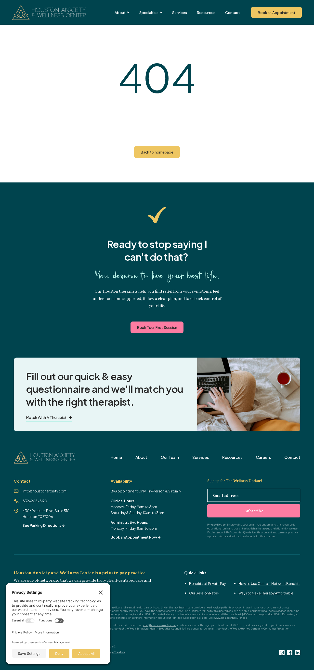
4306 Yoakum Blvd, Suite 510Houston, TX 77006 (46, 513)
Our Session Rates (204, 593)
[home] (49, 12)
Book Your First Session (157, 327)
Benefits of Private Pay (207, 583)
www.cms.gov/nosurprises (230, 617)
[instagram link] (282, 652)
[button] (122, 12)
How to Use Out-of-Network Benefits (269, 583)
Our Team (170, 457)
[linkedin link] (297, 652)
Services (179, 12)
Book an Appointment (276, 12)
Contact (232, 12)
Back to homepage (157, 152)
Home (116, 457)
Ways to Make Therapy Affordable (265, 593)
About (141, 457)
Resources (206, 12)
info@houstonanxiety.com (44, 491)
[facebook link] (289, 652)
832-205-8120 (35, 501)
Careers (263, 457)
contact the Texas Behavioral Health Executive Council (148, 628)
